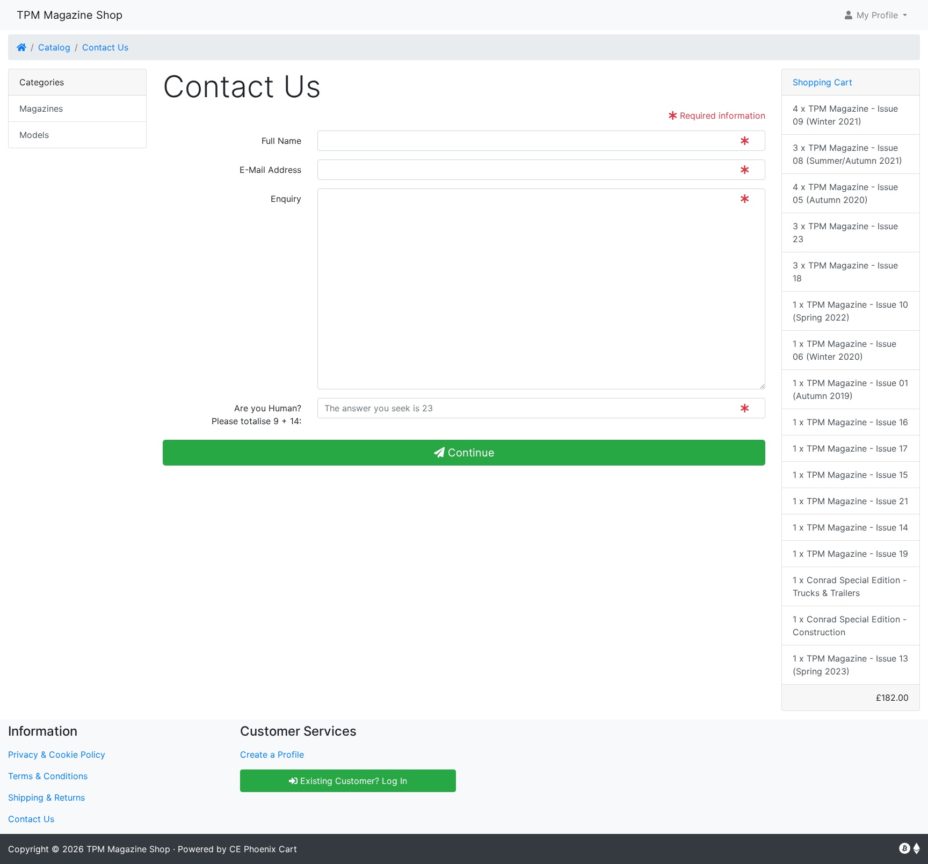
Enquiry (286, 198)
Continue (470, 452)
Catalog (54, 47)
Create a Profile (272, 754)
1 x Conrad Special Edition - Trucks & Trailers (850, 586)
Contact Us (105, 47)
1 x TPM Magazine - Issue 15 (850, 474)
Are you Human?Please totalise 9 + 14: (256, 414)
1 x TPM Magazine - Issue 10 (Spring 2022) (850, 311)
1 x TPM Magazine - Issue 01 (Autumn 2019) (850, 389)
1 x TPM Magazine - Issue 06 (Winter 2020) (844, 350)
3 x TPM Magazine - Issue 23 (845, 232)
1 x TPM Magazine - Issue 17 (850, 448)
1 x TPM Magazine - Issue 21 (850, 501)
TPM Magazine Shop (69, 15)
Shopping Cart (822, 82)
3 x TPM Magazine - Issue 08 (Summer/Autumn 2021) (847, 154)
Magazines (41, 108)
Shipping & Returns (46, 797)
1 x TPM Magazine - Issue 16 (850, 422)
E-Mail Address (270, 169)
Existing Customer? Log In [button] (352, 780)
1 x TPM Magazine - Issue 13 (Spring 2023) (850, 665)
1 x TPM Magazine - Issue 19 (850, 553)
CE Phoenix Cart (263, 849)
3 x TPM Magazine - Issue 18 (845, 272)
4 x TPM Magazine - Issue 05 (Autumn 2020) (845, 193)
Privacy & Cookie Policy (56, 754)
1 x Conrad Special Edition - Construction (850, 625)
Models (34, 134)
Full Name (281, 140)
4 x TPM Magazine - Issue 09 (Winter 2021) (845, 115)
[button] (875, 15)
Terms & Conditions (48, 776)
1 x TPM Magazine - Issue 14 (850, 527)
